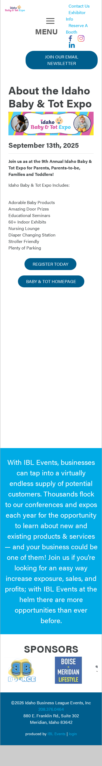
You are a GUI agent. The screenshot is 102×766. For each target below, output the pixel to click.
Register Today (50, 264)
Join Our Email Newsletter (61, 60)
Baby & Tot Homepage (51, 281)
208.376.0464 (51, 709)
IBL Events (57, 733)
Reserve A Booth (77, 28)
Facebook (70, 38)
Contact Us (79, 6)
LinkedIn (72, 45)
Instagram (81, 38)
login (73, 733)
